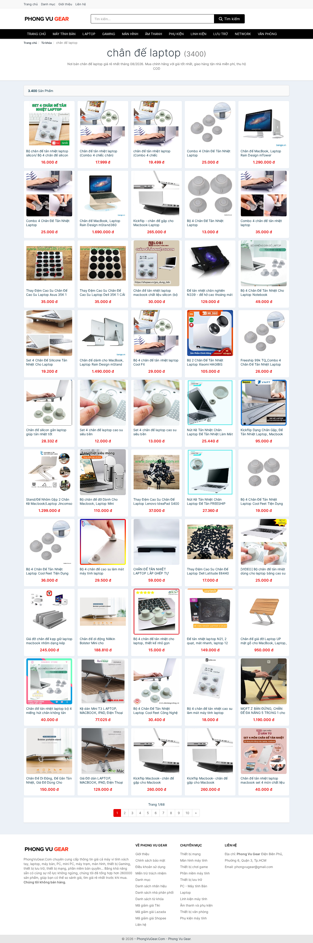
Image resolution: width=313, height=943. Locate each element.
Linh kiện (198, 34)
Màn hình (130, 34)
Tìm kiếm (231, 19)
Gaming (108, 34)
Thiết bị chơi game (194, 867)
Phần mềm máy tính (195, 873)
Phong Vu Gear (179, 939)
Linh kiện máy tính (193, 899)
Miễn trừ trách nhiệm (150, 873)
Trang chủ (31, 4)
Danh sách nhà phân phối (154, 892)
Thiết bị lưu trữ (191, 880)
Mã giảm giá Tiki (147, 905)
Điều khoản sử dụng (150, 867)
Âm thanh (153, 34)
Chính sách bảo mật (150, 860)
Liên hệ (80, 4)
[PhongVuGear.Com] (47, 19)
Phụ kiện (176, 34)
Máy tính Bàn (64, 34)
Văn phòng (267, 34)
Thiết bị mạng (190, 854)
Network (243, 34)
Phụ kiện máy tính (193, 918)
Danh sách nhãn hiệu (151, 886)
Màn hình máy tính (193, 860)
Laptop (88, 34)
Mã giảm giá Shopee (150, 918)
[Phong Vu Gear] (46, 849)
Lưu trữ (220, 34)
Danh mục (48, 4)
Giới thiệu (65, 4)
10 (187, 813)
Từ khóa (46, 42)
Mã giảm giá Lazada (150, 912)
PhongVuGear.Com (151, 939)
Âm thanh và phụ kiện (196, 905)
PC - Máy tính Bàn (193, 886)
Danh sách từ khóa (149, 899)
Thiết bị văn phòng (194, 912)
